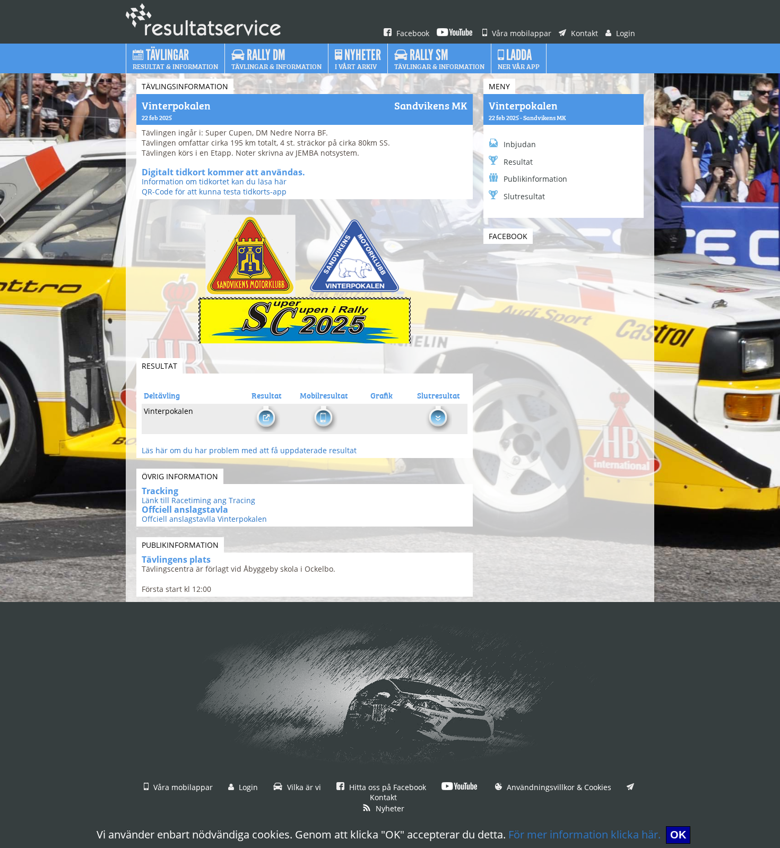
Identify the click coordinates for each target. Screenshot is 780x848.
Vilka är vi (303, 787)
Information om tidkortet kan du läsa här (214, 181)
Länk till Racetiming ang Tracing (198, 500)
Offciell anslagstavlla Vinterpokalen (204, 519)
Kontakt (583, 33)
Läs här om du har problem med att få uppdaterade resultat (249, 450)
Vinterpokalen (523, 105)
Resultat (518, 162)
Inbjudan (520, 144)
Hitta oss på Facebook (386, 787)
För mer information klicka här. (584, 834)
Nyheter (389, 808)
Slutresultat (524, 196)
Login (624, 33)
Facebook (411, 33)
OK (678, 835)
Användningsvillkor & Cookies (558, 787)
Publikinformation (535, 179)
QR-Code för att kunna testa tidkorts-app (214, 191)
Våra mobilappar (520, 33)
